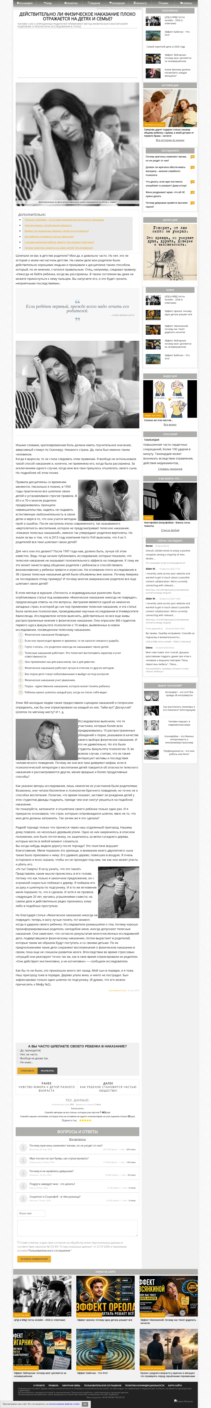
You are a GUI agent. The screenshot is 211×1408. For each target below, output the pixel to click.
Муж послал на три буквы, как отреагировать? (59, 1158)
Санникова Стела (117, 990)
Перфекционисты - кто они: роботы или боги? (179, 752)
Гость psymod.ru (154, 628)
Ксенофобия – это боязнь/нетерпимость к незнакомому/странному (179, 739)
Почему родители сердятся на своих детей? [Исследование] (59, 247)
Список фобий (170, 530)
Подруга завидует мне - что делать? (52, 1184)
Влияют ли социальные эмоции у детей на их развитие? (57, 230)
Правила (53, 1385)
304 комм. (131, 1149)
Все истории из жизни (170, 140)
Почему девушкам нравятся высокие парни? (167, 204)
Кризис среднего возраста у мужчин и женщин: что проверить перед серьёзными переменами (167, 1374)
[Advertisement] (77, 53)
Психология (102, 8)
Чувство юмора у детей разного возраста (48, 225)
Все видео (170, 424)
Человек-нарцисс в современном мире (179, 723)
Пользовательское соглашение (102, 1385)
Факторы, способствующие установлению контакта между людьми (167, 591)
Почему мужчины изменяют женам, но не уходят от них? (66, 1145)
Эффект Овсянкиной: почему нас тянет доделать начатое (176, 329)
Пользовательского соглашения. (49, 1250)
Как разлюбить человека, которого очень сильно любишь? (167, 670)
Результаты (47, 1071)
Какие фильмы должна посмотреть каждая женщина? (177, 72)
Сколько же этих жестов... (158, 420)
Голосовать (27, 1071)
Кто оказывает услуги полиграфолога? (165, 562)
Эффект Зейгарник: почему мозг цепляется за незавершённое (178, 58)
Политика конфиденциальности (144, 1385)
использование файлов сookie (64, 1404)
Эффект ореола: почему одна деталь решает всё (178, 312)
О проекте (39, 1385)
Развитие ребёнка (132, 8)
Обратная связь (71, 1385)
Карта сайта (175, 1385)
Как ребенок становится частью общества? (49, 236)
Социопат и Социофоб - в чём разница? (55, 1196)
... (180, 463)
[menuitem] (24, 3)
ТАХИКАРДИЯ (151, 439)
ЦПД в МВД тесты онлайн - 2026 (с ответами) (175, 20)
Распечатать (77, 1108)
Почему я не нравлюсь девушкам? (52, 1171)
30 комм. (131, 1175)
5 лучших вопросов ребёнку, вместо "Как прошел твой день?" (60, 242)
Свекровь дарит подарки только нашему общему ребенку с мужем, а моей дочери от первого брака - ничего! (169, 132)
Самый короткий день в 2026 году (166, 46)
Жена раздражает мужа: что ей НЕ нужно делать (165, 194)
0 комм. (132, 1187)
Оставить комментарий (34, 1259)
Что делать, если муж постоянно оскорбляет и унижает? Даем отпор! (166, 183)
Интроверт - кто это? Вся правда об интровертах (179, 693)
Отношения (116, 8)
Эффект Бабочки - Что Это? (92, 1373)
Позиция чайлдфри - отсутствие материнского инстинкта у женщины (64, 219)
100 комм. (131, 1162)
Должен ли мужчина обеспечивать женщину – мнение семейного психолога (165, 171)
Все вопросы (77, 1139)
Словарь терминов (170, 469)
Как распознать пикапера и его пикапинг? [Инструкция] (179, 708)
